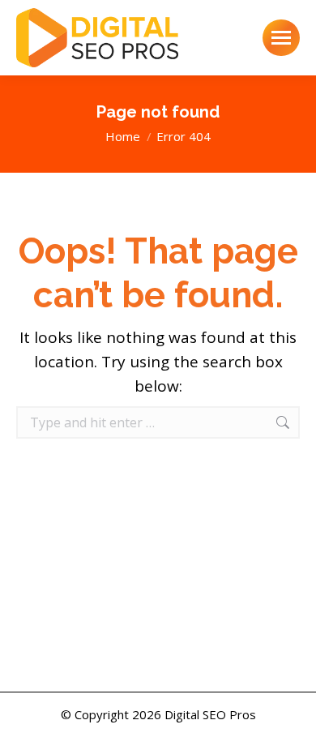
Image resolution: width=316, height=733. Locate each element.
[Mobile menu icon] (281, 37)
